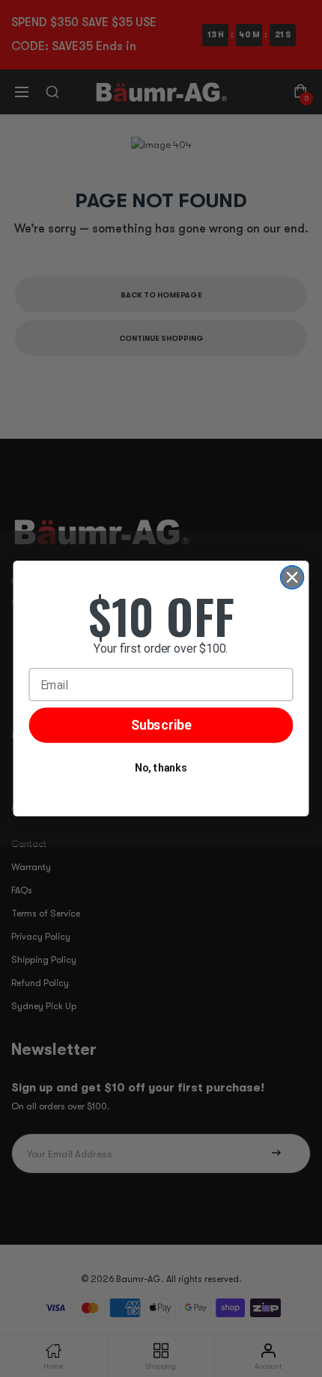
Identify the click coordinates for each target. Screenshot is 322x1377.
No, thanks (161, 768)
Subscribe (161, 725)
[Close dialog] (292, 577)
